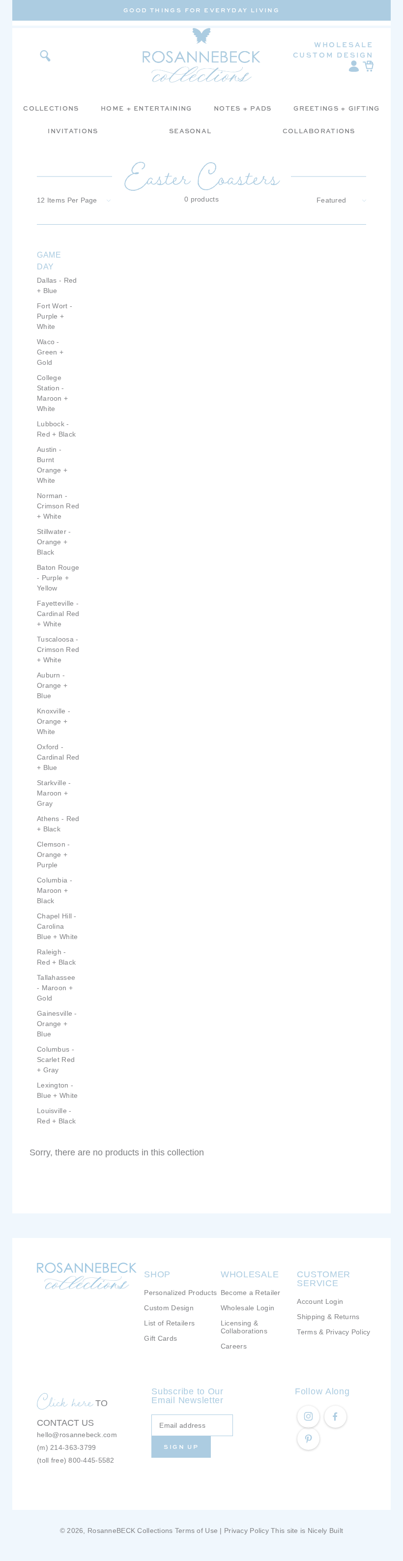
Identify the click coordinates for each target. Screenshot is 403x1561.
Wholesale (344, 44)
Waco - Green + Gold (50, 352)
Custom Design (333, 54)
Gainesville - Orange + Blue (57, 1023)
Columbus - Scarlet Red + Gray (56, 1059)
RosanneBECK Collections (130, 1530)
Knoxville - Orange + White (53, 721)
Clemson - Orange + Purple (53, 854)
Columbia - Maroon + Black (54, 890)
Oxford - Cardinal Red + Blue (58, 757)
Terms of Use (196, 1530)
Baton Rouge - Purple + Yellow (58, 577)
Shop (157, 1274)
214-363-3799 (73, 1447)
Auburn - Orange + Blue (52, 685)
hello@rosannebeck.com (77, 1435)
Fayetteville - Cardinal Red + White (58, 613)
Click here (65, 1401)
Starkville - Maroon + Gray (54, 793)
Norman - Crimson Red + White (58, 506)
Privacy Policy (246, 1530)
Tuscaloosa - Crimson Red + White (58, 649)
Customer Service (323, 1279)
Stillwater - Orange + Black (54, 542)
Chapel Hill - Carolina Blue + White (57, 926)
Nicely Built (325, 1530)
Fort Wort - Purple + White (54, 316)
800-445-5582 (91, 1460)
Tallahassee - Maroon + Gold (56, 987)
